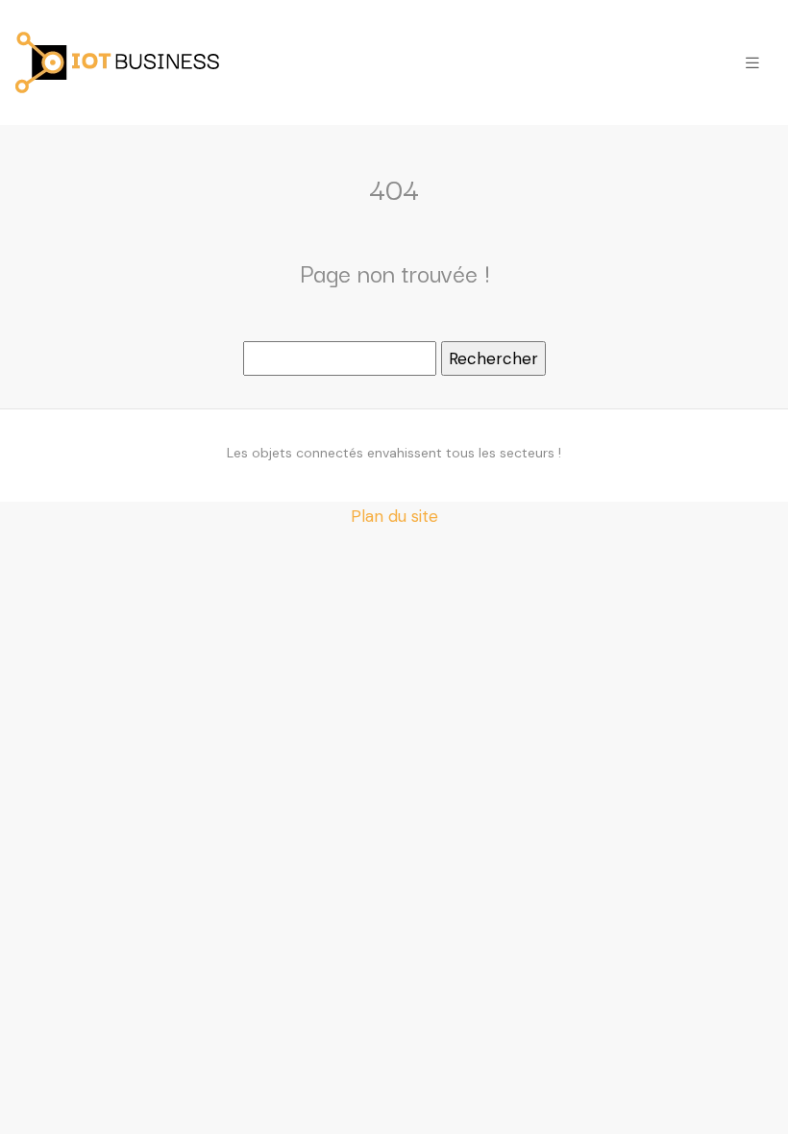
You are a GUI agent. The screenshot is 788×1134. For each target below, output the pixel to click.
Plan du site (394, 516)
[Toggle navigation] (752, 63)
